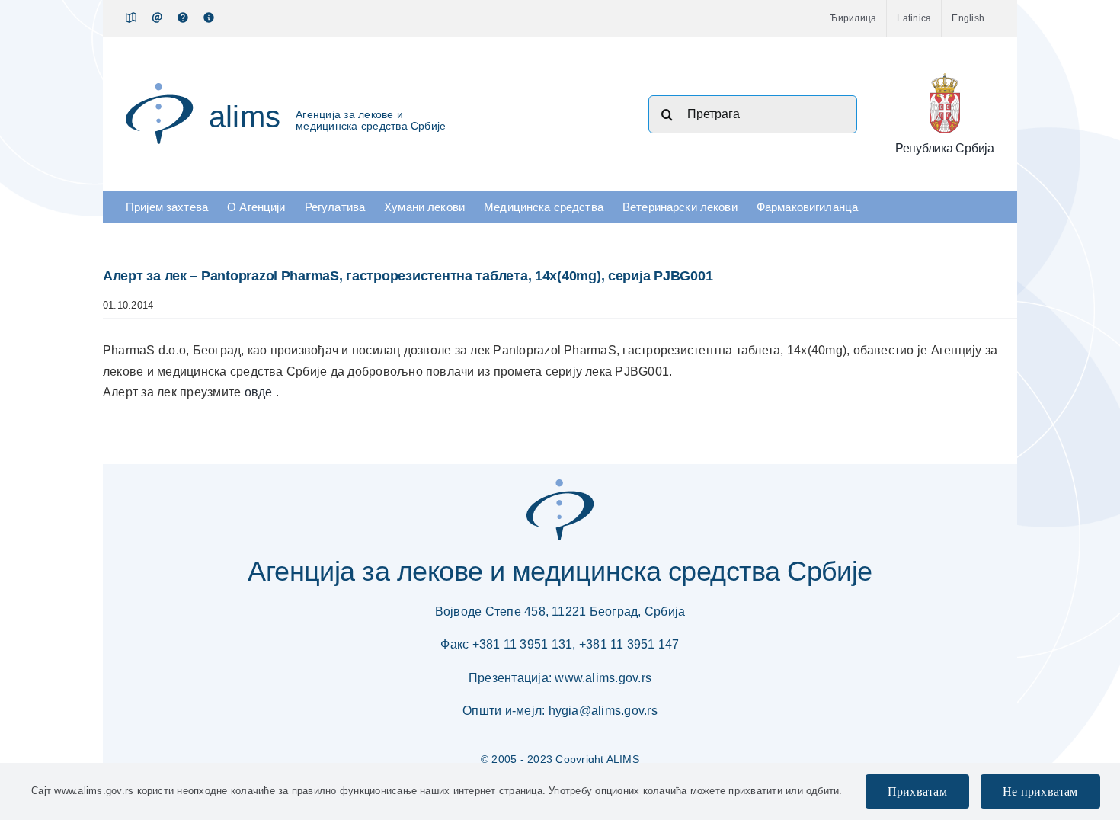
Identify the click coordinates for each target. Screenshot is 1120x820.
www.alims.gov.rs (603, 677)
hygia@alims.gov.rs (603, 710)
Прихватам (917, 791)
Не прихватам (1040, 791)
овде (260, 392)
